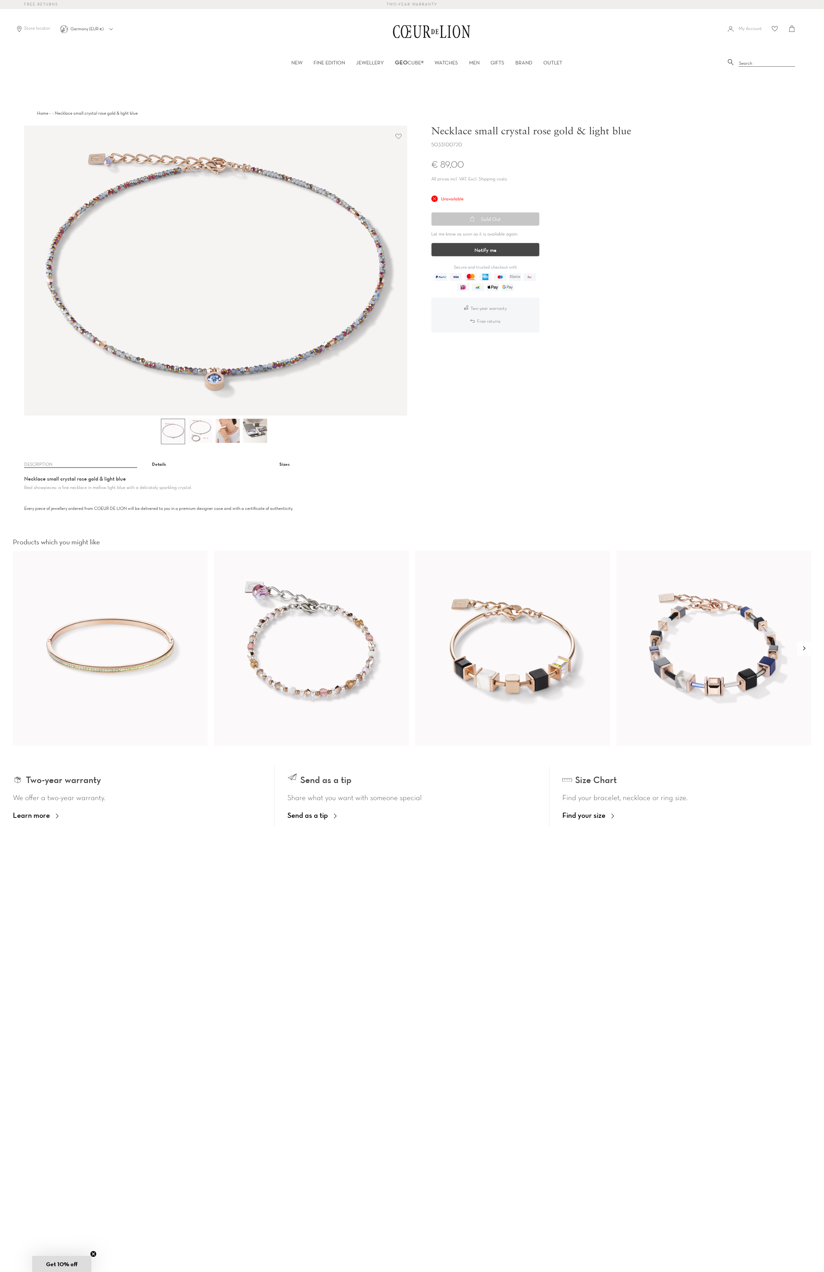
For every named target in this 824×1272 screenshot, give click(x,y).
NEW (297, 62)
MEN (474, 62)
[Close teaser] (93, 1254)
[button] (804, 648)
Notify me (485, 250)
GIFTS (497, 62)
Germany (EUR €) (87, 29)
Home (42, 113)
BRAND (523, 62)
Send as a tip (307, 815)
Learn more (31, 815)
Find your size (583, 815)
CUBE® (409, 62)
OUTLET (552, 62)
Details (159, 464)
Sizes (284, 464)
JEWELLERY (370, 62)
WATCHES (446, 62)
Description (38, 464)
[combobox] (767, 63)
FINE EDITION (329, 62)
